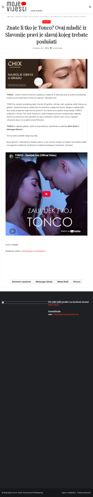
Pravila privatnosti (84, 493)
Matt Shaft (63, 281)
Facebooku (28, 251)
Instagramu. (41, 251)
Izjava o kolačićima (69, 493)
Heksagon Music (45, 281)
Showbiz (18, 16)
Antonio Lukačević (22, 281)
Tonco (77, 281)
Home (11, 16)
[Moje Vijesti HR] (24, 7)
